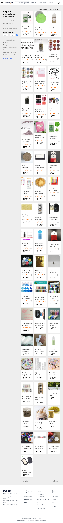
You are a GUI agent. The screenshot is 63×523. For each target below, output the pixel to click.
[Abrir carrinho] (56, 3)
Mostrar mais (7, 58)
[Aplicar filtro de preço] (17, 35)
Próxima (55, 481)
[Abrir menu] (2, 2)
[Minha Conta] (59, 3)
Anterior (25, 481)
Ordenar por (43, 9)
